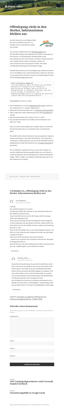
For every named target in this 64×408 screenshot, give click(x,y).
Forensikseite (46, 113)
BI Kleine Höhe (14, 6)
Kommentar (14, 316)
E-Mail (12, 348)
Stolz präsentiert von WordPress (40, 404)
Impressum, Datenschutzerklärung (19, 404)
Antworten (14, 251)
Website (12, 356)
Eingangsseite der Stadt (37, 106)
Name (12, 341)
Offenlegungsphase (37, 52)
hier (40, 66)
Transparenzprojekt (45, 143)
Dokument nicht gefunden (44, 110)
